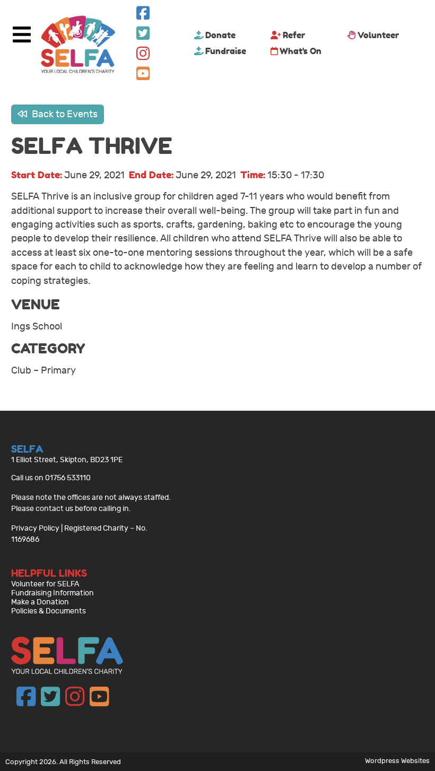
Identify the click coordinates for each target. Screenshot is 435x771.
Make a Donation (40, 602)
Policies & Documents (48, 611)
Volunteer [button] (378, 35)
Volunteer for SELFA (45, 583)
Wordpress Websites (397, 761)
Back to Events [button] (64, 114)
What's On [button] (300, 51)
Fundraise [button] (225, 51)
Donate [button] (220, 35)
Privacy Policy (35, 528)
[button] (143, 15)
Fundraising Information (52, 592)
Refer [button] (294, 35)
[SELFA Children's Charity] (78, 45)
